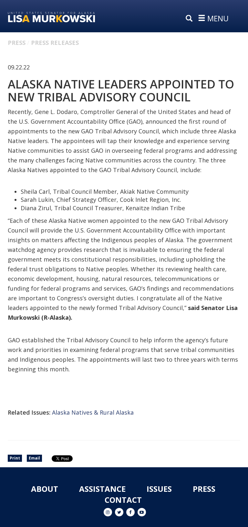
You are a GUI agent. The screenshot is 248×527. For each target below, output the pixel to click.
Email (34, 458)
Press (17, 42)
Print (15, 458)
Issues (159, 488)
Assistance (102, 488)
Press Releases (55, 42)
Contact (123, 499)
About (44, 488)
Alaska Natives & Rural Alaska (93, 412)
